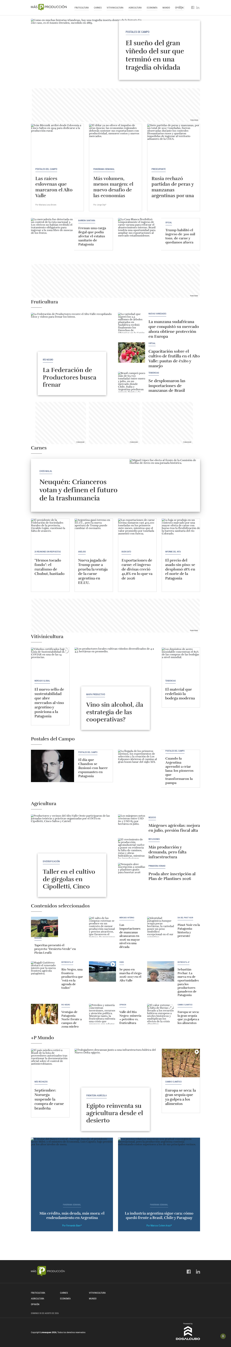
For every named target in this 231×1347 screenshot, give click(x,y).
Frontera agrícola (96, 1095)
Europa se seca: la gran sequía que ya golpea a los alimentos (188, 1017)
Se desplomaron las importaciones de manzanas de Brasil (166, 385)
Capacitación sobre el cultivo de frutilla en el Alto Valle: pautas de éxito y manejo (174, 358)
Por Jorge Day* (99, 204)
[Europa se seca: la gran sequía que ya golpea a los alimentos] (160, 1014)
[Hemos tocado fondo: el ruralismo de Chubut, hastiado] (50, 533)
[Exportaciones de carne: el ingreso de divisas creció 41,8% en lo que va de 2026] (137, 533)
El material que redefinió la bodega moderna (180, 694)
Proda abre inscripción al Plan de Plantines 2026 (171, 876)
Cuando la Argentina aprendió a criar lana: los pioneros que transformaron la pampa (179, 770)
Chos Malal (45, 471)
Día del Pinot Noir (185, 918)
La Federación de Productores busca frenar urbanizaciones (70, 381)
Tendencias (153, 373)
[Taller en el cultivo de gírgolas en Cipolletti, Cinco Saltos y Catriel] (72, 845)
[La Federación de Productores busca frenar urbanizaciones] (72, 343)
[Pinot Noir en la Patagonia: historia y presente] (160, 927)
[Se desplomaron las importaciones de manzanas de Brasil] (131, 382)
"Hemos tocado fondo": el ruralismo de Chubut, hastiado (49, 567)
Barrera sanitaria (86, 221)
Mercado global (42, 681)
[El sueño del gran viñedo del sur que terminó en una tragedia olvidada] (115, 50)
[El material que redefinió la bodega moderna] (181, 662)
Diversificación (51, 861)
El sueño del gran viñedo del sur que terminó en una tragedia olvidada (155, 55)
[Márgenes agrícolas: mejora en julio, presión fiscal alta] (131, 824)
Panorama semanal (104, 169)
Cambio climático (185, 1005)
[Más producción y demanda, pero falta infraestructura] (131, 848)
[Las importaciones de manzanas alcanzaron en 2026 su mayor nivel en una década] (102, 927)
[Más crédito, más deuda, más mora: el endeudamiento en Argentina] (72, 1168)
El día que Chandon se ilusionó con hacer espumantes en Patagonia (93, 768)
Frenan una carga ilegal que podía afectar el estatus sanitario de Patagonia (92, 236)
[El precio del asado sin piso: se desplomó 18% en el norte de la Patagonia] (181, 533)
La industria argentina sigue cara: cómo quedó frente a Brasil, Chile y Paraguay (159, 1215)
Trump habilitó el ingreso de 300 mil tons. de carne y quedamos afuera (180, 236)
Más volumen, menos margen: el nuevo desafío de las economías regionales (113, 190)
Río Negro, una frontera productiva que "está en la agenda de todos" (72, 979)
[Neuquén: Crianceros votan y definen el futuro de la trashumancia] (165, 485)
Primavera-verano (156, 866)
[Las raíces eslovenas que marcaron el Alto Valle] (57, 143)
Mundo (166, 7)
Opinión (122, 1005)
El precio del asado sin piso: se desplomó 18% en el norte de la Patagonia (180, 569)
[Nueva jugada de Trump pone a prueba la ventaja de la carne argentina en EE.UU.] (94, 533)
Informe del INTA (173, 552)
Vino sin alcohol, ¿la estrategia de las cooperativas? (114, 712)
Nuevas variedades (157, 314)
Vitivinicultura (115, 7)
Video (121, 962)
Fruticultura (82, 7)
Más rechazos (41, 1082)
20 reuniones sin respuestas (47, 552)
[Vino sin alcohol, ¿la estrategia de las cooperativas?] (116, 678)
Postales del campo (46, 169)
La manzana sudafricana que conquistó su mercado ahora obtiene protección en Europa (173, 329)
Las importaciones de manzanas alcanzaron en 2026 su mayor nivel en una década (129, 936)
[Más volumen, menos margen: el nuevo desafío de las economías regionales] (115, 143)
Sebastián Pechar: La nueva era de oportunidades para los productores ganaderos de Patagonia (188, 982)
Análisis (82, 552)
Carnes (98, 7)
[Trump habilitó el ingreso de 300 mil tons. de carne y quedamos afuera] (139, 234)
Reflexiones (154, 839)
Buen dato (126, 552)
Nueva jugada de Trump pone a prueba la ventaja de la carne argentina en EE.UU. (93, 571)
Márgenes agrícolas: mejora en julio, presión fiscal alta (174, 828)
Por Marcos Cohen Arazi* (159, 1225)
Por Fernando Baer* (72, 1225)
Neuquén (38, 938)
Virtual (152, 343)
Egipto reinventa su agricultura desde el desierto (114, 1113)
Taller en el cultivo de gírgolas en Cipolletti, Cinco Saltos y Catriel (69, 882)
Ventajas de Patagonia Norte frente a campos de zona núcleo (71, 1019)
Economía (152, 7)
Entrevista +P (67, 962)
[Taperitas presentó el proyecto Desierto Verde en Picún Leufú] (44, 927)
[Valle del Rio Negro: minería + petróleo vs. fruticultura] (102, 1014)
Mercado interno (126, 918)
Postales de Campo (137, 32)
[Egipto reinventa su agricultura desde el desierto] (116, 1079)
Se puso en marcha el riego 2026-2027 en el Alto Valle (130, 975)
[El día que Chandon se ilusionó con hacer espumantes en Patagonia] (52, 766)
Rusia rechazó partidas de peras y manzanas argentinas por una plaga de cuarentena (173, 193)
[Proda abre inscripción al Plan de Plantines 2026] (131, 873)
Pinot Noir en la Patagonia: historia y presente (189, 930)
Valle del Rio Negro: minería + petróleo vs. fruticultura (130, 1017)
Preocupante (159, 169)
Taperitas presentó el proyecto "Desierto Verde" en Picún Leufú (55, 948)
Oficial (168, 223)
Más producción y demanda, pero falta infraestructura (167, 852)
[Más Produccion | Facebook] (193, 7)
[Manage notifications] (223, 1336)
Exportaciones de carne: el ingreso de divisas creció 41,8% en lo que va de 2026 (137, 569)
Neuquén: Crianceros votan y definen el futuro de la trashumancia (78, 490)
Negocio (152, 817)
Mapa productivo (95, 694)
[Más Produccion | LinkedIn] (198, 7)
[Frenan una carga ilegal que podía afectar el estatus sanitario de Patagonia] (52, 234)
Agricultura (135, 7)
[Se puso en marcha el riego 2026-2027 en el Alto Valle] (102, 971)
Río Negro (48, 359)
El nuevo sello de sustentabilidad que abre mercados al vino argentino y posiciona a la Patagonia (49, 702)
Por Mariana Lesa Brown (45, 204)
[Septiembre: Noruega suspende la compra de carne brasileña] (50, 1063)
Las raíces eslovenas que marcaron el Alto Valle (54, 187)
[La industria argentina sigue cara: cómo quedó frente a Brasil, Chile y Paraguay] (159, 1168)
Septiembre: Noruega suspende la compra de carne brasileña (49, 1099)
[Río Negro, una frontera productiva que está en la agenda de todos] (44, 971)
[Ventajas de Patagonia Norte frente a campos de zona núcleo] (44, 1014)
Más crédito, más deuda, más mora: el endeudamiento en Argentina (72, 1215)
